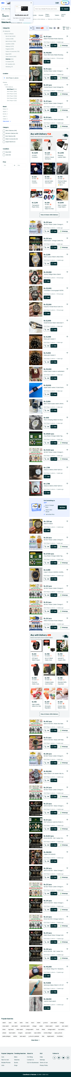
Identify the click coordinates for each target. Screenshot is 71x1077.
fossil (37, 1029)
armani (4, 1033)
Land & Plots (63, 15)
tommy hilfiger (48, 1033)
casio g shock (58, 1033)
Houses (41, 15)
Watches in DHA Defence (38, 19)
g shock (45, 1022)
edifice (15, 1036)
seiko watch (20, 1029)
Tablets (57, 15)
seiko (21, 1022)
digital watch (50, 1036)
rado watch (15, 1026)
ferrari (43, 1029)
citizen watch (49, 1026)
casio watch (54, 1022)
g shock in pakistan (34, 1036)
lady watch (23, 1036)
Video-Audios (47, 15)
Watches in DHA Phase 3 (54, 19)
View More (34, 1040)
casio (10, 1022)
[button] (39, 28)
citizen (38, 1022)
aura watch (28, 1033)
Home (3, 19)
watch (4, 1022)
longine (20, 1033)
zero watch (65, 1026)
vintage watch (51, 1029)
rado (15, 1022)
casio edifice (37, 1033)
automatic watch (25, 1026)
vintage (34, 1026)
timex (4, 1029)
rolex (27, 1022)
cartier (41, 1026)
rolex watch (6, 1026)
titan (43, 1036)
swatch (57, 1026)
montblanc (60, 1036)
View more (6, 121)
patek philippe (6, 1036)
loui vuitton (61, 1029)
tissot (32, 1022)
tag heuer (11, 1029)
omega (62, 1022)
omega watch (29, 1029)
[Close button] (31, 3)
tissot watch (12, 1033)
